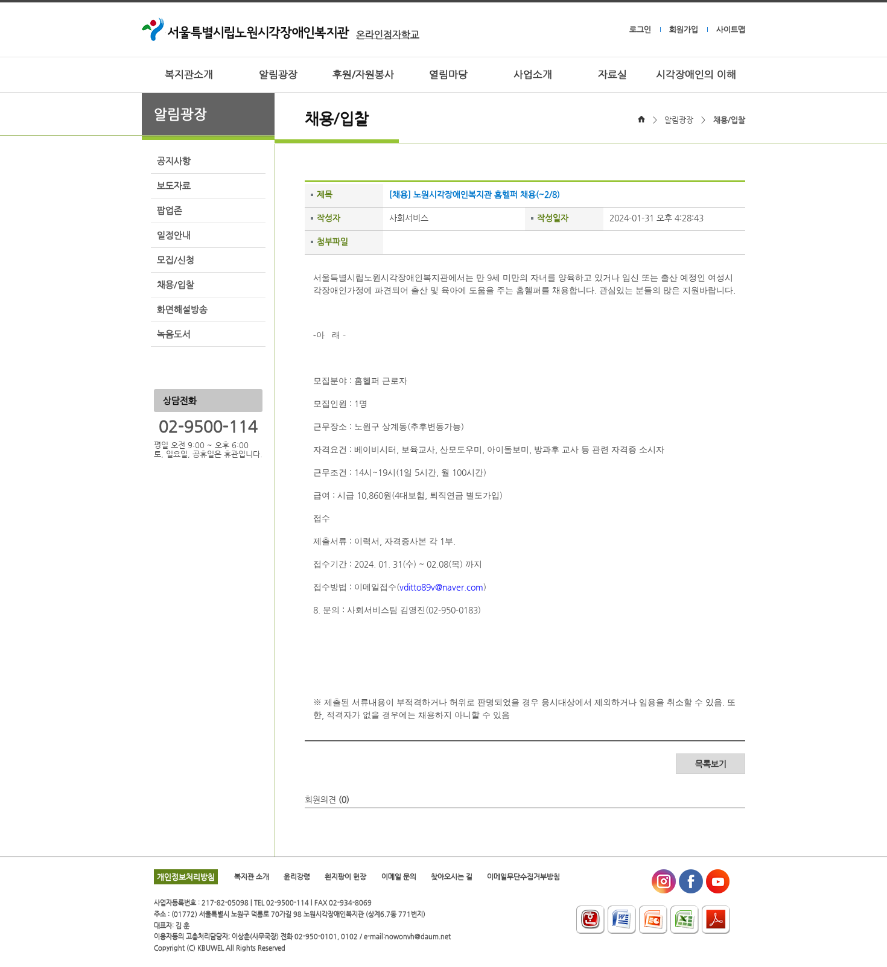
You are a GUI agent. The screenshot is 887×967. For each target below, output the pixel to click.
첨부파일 (332, 241)
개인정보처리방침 (186, 876)
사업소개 (532, 74)
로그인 (640, 29)
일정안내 (174, 235)
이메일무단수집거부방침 (523, 876)
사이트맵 (730, 29)
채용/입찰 (175, 284)
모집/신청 (175, 260)
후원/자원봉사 (363, 74)
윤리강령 (297, 876)
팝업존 (169, 210)
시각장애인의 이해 (696, 74)
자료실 (612, 74)
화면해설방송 (182, 309)
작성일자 (552, 218)
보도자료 (174, 185)
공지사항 (174, 161)
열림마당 (448, 74)
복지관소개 (189, 74)
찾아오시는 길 (451, 876)
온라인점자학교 (387, 34)
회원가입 (683, 29)
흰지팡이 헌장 (345, 876)
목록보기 (710, 764)
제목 (324, 194)
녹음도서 (174, 334)
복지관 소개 (251, 876)
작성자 (328, 218)
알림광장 (278, 74)
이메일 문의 (398, 876)
